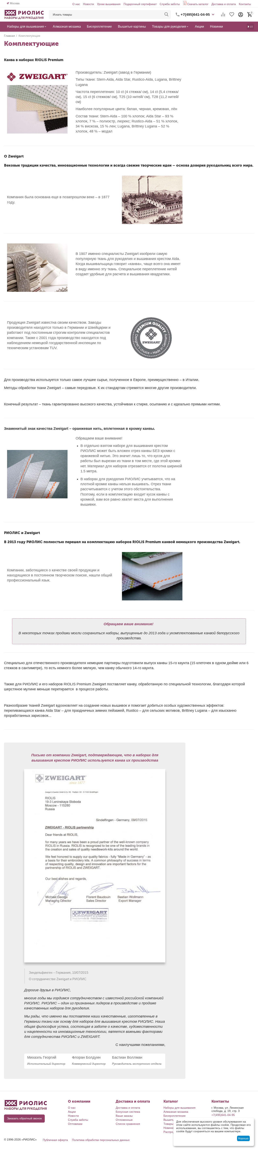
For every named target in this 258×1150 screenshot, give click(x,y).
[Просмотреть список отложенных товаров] (232, 14)
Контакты (245, 4)
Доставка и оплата (223, 4)
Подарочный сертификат (140, 4)
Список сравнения (128, 1123)
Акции (72, 1111)
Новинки (169, 1127)
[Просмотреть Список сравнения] (223, 14)
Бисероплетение (174, 1115)
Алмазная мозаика (175, 1111)
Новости (88, 4)
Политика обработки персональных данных (101, 1140)
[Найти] (166, 14)
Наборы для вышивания (179, 1107)
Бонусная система (128, 1111)
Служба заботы (170, 4)
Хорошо (243, 1138)
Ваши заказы (124, 1115)
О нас (76, 4)
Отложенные (124, 1119)
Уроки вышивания (109, 4)
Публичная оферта (55, 1140)
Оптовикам (75, 1123)
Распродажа (171, 1131)
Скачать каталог (197, 4)
